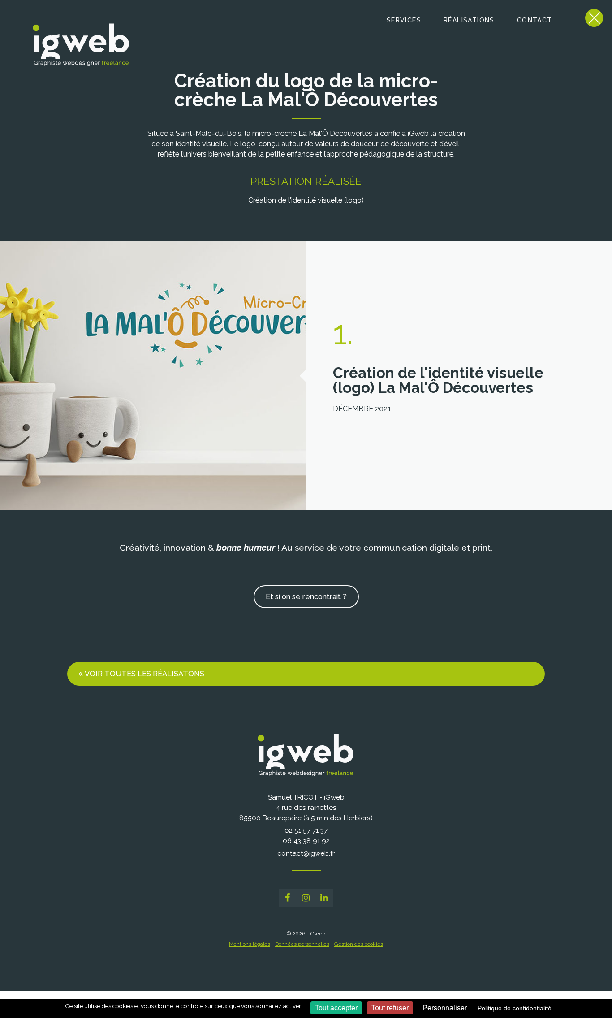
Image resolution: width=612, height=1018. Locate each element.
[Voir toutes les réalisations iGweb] (594, 18)
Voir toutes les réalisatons (144, 673)
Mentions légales (249, 944)
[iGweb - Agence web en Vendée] (74, 65)
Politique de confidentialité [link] (515, 1008)
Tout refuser (390, 1008)
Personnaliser (444, 1008)
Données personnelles (302, 944)
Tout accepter (336, 1008)
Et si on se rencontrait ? (306, 596)
